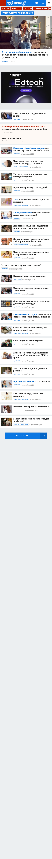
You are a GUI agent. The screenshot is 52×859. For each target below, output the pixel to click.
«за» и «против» (31, 381)
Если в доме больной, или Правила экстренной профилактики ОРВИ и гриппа (30, 355)
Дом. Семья (17, 279)
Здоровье (5, 61)
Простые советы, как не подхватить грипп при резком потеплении (30, 227)
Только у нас (16, 8)
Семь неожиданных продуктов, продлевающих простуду (31, 302)
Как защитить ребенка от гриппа (29, 276)
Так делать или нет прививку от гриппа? (21, 265)
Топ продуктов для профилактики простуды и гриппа (30, 175)
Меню (3, 3)
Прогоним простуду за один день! (30, 187)
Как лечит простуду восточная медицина (28, 394)
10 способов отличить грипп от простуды (31, 200)
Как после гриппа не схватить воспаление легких (31, 289)
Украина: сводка (40, 8)
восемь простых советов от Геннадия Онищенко (32, 315)
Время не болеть (19, 410)
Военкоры (28, 8)
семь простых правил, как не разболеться (31, 149)
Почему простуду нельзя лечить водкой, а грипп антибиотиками (31, 240)
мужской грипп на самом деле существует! (31, 213)
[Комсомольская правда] (14, 3)
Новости (5, 8)
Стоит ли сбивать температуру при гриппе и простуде (30, 328)
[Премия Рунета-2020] (24, 3)
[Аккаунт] (49, 3)
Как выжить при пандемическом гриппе (29, 114)
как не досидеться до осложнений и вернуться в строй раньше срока (25, 55)
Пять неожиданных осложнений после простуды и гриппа (31, 253)
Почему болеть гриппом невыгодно (31, 406)
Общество (5, 268)
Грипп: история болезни (21, 167)
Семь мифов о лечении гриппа (28, 340)
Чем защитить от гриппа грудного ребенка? (30, 369)
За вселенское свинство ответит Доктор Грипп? (31, 420)
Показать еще (22, 436)
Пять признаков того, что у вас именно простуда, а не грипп (28, 162)
